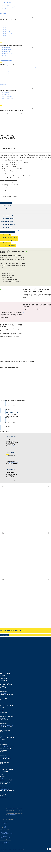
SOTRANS (6, 850)
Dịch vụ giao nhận (5, 67)
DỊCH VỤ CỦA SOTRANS (8, 232)
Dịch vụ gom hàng (5, 55)
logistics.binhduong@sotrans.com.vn (7, 746)
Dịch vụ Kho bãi (6, 234)
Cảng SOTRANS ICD (6, 92)
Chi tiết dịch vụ (4, 635)
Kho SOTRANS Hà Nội (6, 35)
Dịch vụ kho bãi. (4, 832)
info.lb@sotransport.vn (4, 778)
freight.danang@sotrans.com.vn (6, 736)
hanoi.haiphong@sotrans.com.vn (6, 714)
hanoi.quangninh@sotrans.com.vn (6, 725)
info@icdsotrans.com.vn (4, 704)
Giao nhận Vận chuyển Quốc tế (10, 237)
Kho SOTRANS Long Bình (6, 29)
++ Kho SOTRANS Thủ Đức (7, 221)
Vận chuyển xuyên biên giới (7, 53)
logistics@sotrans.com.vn (5, 757)
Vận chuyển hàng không (6, 49)
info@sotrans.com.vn (4, 682)
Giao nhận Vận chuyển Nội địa (9, 240)
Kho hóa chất (4, 25)
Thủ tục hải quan (5, 69)
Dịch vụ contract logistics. (6, 837)
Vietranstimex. (4, 843)
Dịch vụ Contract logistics (6, 115)
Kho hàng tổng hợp (5, 21)
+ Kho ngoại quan (5, 208)
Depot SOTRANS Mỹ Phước (7, 96)
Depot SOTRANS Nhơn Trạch (7, 98)
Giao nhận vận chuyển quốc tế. (7, 833)
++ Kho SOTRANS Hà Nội (6, 227)
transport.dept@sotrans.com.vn (6, 789)
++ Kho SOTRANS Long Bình (7, 218)
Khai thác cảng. (4, 836)
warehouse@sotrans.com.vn (14, 445)
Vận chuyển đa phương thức (7, 51)
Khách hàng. (5, 824)
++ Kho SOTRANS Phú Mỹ (7, 215)
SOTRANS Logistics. (5, 842)
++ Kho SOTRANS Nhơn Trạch (8, 224)
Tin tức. (4, 826)
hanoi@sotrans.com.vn (4, 693)
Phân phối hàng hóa (5, 78)
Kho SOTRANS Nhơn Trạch (7, 33)
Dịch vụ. (4, 823)
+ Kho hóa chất (4, 211)
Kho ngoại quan (5, 23)
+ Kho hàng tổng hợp (6, 205)
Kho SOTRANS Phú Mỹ (6, 27)
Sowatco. (3, 845)
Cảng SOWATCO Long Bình (7, 94)
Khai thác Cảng (6, 242)
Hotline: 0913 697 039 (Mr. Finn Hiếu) (11, 230)
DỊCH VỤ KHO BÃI (7, 203)
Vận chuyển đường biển (6, 47)
